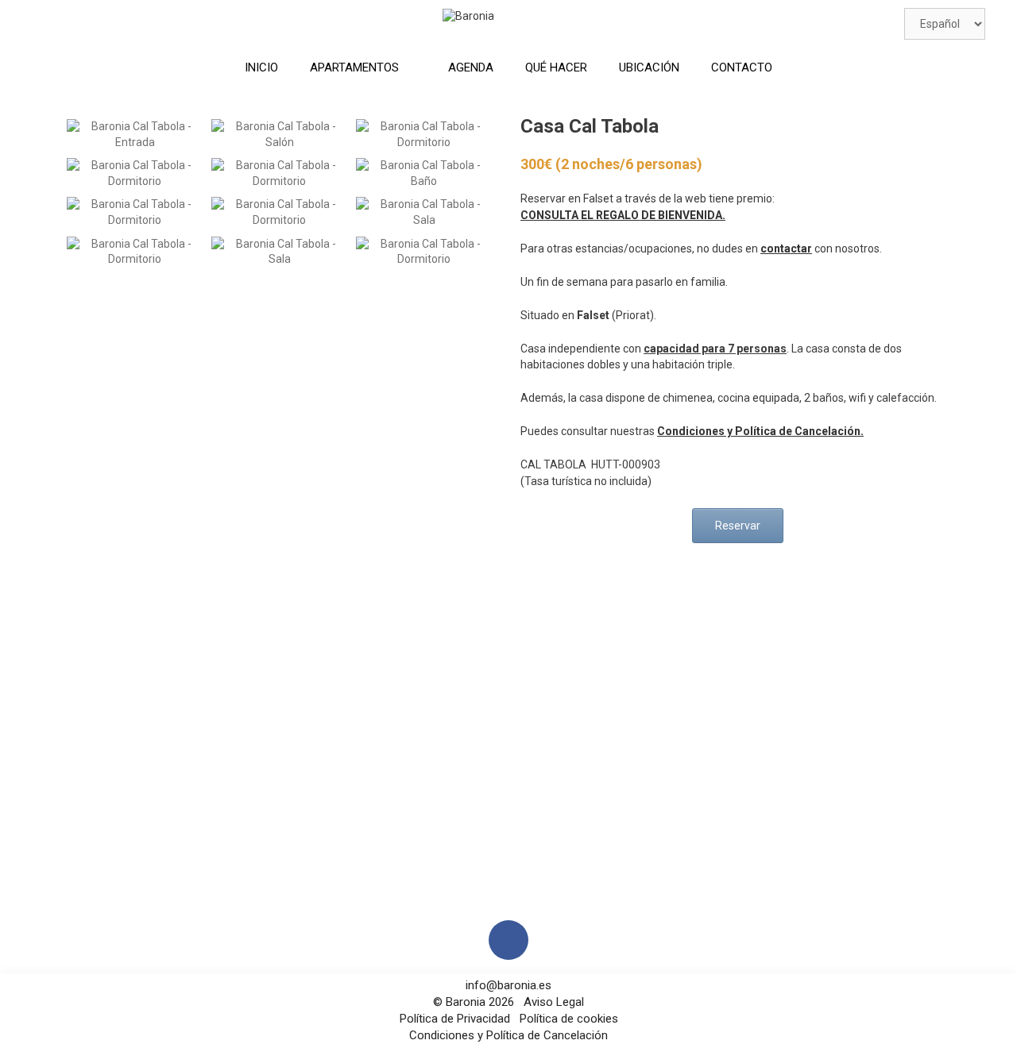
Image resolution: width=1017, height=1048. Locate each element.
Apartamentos (354, 67)
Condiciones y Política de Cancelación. (760, 431)
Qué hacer (556, 67)
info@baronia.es (508, 985)
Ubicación (649, 67)
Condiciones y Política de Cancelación (508, 1035)
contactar (786, 248)
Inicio (261, 67)
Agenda (470, 67)
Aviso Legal (554, 1002)
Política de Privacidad (456, 1018)
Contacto (741, 67)
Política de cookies (567, 1018)
